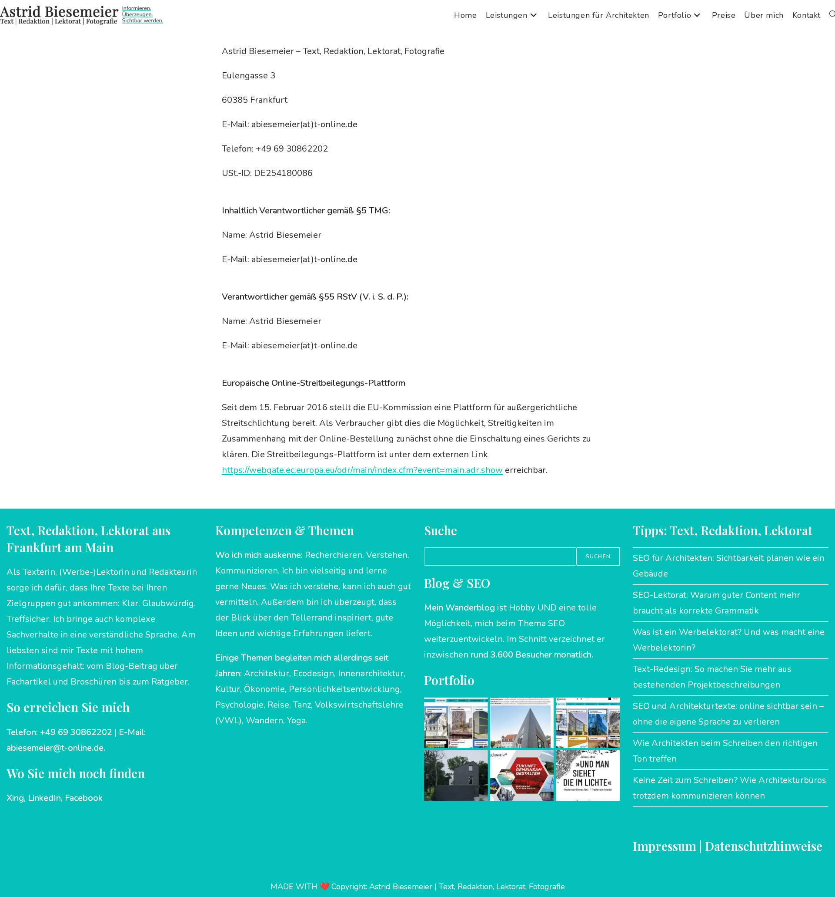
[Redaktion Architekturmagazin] (456, 775)
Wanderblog (470, 608)
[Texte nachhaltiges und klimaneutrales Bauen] (456, 723)
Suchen (598, 556)
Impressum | (669, 846)
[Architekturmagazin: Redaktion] (522, 723)
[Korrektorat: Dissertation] (588, 775)
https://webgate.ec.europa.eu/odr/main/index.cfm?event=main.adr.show (362, 470)
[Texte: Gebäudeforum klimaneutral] (588, 723)
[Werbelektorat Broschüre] (522, 775)
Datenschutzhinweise (763, 846)
